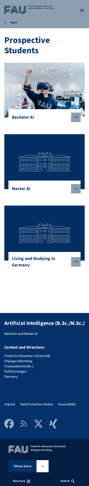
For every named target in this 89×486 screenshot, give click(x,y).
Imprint (9, 404)
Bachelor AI (23, 117)
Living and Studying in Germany (33, 262)
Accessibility (67, 404)
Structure (19, 481)
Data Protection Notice (36, 404)
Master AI (21, 189)
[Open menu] (82, 10)
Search (65, 481)
